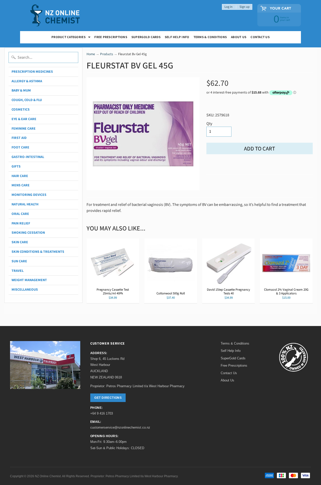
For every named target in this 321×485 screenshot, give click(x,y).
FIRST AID (19, 137)
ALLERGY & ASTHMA (27, 81)
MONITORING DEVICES (29, 194)
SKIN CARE (20, 242)
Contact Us (260, 37)
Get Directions (108, 397)
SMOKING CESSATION (28, 232)
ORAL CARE (20, 213)
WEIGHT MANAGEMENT (29, 280)
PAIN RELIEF (21, 223)
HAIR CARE (20, 176)
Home (91, 54)
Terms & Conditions (210, 37)
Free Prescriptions (234, 365)
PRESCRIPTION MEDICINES (32, 71)
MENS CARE (21, 185)
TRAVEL (18, 270)
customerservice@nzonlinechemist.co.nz (120, 427)
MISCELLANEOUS (25, 289)
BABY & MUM (21, 90)
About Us (238, 37)
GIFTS (16, 166)
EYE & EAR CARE (24, 119)
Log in (228, 7)
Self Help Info (177, 37)
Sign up (244, 7)
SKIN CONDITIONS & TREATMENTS (38, 251)
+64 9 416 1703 (101, 413)
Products (106, 54)
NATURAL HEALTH (25, 204)
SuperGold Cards (145, 37)
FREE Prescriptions (110, 37)
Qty (209, 123)
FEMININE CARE (24, 128)
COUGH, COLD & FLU (27, 100)
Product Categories (71, 38)
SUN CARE (19, 261)
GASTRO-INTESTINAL (28, 156)
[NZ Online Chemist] (55, 15)
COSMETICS (21, 109)
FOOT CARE (20, 147)
